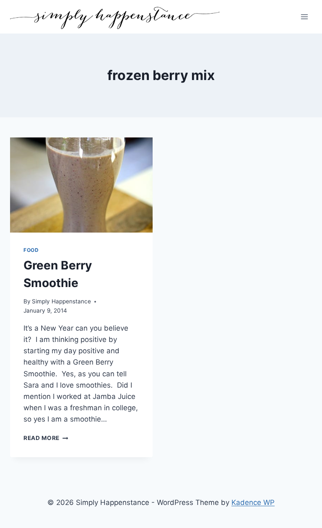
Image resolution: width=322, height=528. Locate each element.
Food (31, 250)
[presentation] (81, 185)
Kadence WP (253, 502)
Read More (45, 438)
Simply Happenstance (61, 301)
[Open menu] (304, 16)
